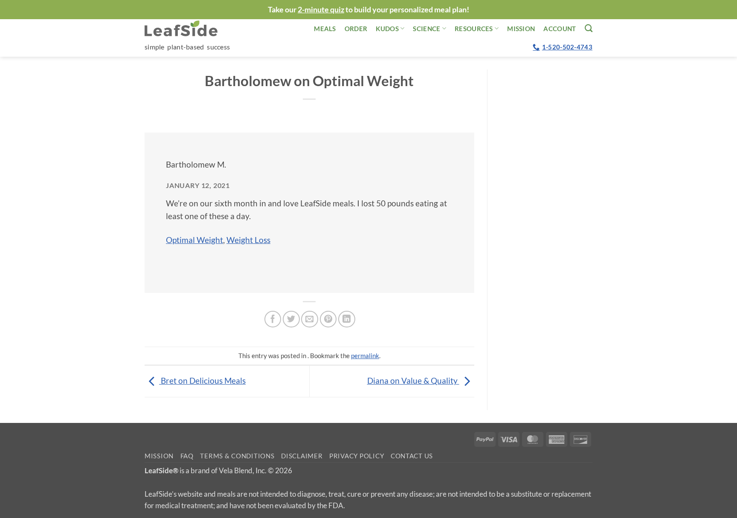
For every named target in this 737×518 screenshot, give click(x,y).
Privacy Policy (356, 456)
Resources (474, 28)
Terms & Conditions (237, 456)
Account (559, 28)
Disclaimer (301, 456)
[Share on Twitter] (291, 319)
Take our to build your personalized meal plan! (368, 9)
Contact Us (412, 456)
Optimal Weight (194, 240)
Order (356, 28)
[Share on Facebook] (272, 319)
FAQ (187, 456)
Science (426, 28)
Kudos (387, 28)
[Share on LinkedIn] (346, 319)
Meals (325, 28)
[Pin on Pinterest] (328, 319)
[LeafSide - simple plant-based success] (187, 28)
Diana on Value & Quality (413, 380)
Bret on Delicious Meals (202, 380)
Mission (521, 28)
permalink (365, 355)
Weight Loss (248, 240)
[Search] (588, 28)
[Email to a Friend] (309, 319)
